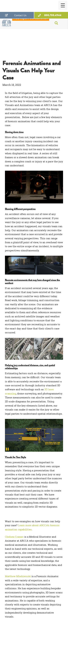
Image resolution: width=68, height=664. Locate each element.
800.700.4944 (52, 15)
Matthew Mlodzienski (18, 576)
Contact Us (20, 15)
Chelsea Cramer (14, 536)
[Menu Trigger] (62, 5)
